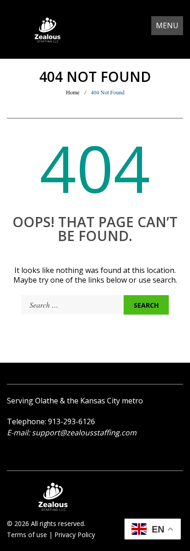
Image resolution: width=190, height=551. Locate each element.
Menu (167, 25)
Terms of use (27, 534)
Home (72, 92)
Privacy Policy (74, 534)
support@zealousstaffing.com (84, 432)
